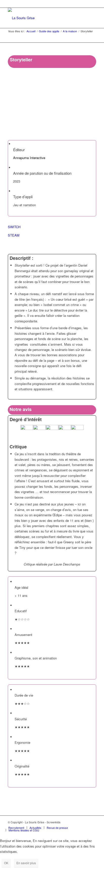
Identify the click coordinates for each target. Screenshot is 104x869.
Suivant (84, 109)
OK (6, 863)
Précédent (19, 109)
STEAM (13, 235)
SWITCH (14, 226)
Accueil (31, 31)
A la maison (70, 31)
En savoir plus (26, 863)
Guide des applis (49, 31)
